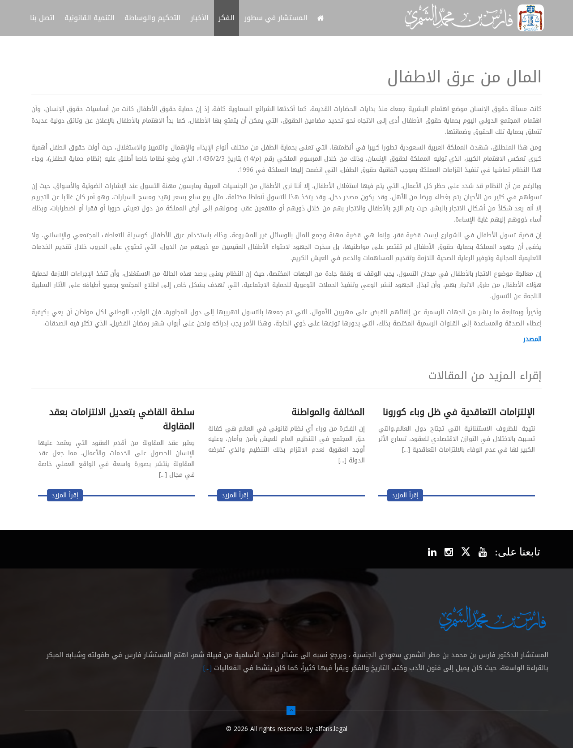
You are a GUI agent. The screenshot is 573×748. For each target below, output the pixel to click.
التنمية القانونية (89, 18)
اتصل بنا (42, 18)
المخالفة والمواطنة (328, 411)
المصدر (532, 339)
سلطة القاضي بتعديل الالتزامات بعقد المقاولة (122, 419)
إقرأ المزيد (405, 495)
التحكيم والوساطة (152, 18)
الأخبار (200, 18)
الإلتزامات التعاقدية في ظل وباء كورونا (459, 411)
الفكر (226, 18)
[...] (207, 668)
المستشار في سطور (276, 18)
